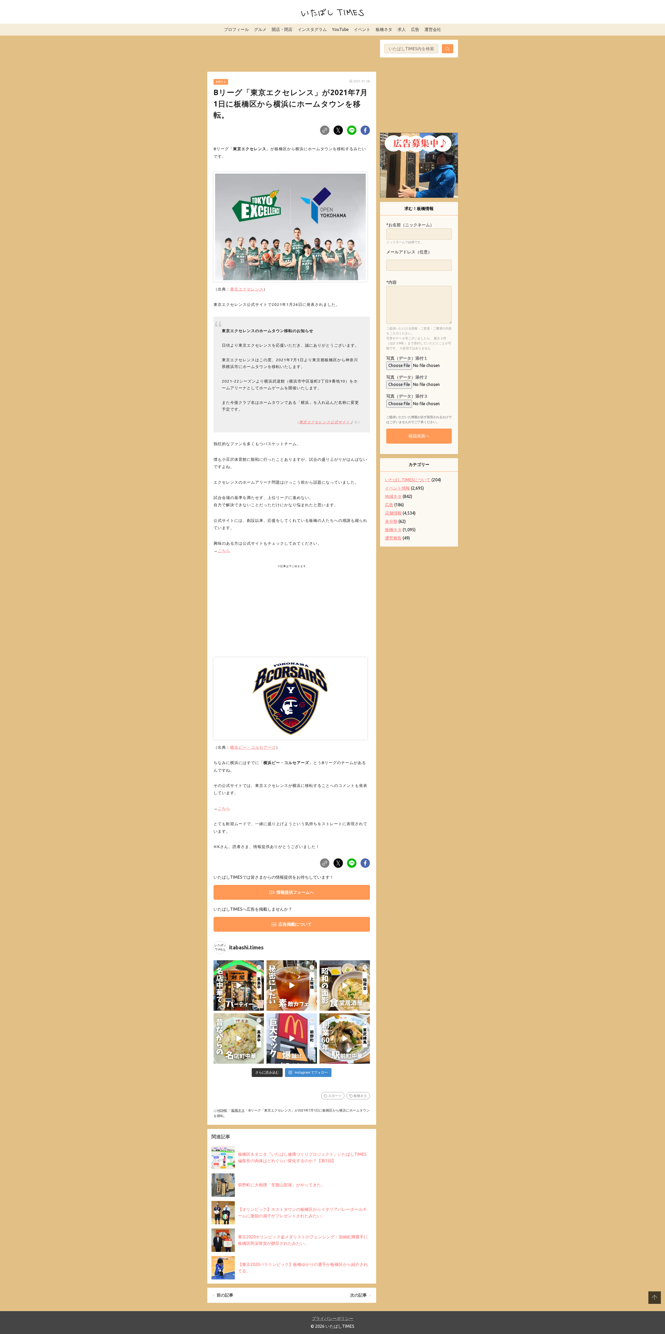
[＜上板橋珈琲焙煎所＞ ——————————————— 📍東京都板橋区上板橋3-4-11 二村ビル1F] (292, 985)
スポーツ (335, 1096)
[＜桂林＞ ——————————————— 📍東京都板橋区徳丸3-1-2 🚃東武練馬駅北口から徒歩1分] (345, 1038)
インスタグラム (312, 29)
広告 (415, 29)
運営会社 (432, 29)
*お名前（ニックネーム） (410, 224)
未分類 (391, 521)
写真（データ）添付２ (407, 377)
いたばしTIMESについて (407, 479)
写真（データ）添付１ (407, 358)
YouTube (340, 29)
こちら (224, 550)
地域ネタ (393, 496)
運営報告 (393, 538)
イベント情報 (397, 488)
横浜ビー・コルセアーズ (253, 747)
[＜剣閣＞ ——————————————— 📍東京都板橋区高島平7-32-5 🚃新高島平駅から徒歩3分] (239, 985)
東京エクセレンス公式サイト (324, 422)
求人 (401, 29)
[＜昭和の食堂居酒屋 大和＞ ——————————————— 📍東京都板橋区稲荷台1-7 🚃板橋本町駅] (345, 985)
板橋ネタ (384, 29)
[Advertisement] (291, 53)
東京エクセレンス (246, 289)
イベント (362, 29)
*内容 (391, 282)
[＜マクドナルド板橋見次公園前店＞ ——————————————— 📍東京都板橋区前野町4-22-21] (292, 1038)
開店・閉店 (282, 29)
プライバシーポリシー (332, 1318)
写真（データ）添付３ (407, 396)
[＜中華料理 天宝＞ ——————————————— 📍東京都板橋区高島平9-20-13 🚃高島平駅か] (239, 1038)
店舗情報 (393, 513)
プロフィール (236, 29)
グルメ (260, 29)
